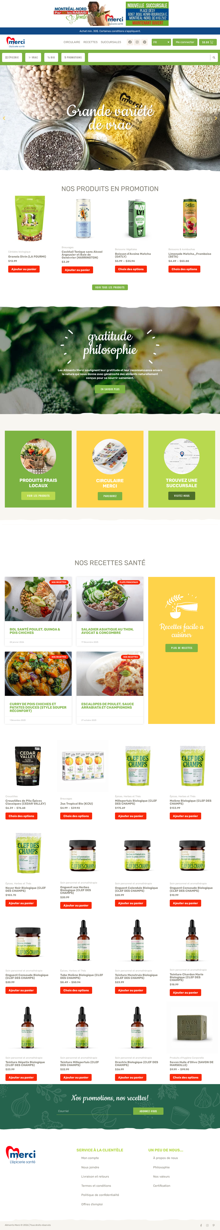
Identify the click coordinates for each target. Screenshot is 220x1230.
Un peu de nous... (165, 1150)
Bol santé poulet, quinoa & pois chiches (35, 631)
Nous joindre (90, 1167)
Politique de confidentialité (100, 1195)
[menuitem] (161, 42)
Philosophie (161, 1167)
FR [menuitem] (155, 42)
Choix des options (131, 269)
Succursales (111, 42)
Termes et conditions (96, 1186)
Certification (161, 1186)
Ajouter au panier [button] (23, 269)
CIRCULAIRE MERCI (110, 483)
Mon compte (90, 1158)
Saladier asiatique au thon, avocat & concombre (107, 631)
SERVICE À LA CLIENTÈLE (100, 1150)
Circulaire (72, 42)
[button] (4, 118)
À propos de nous (165, 1158)
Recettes (90, 42)
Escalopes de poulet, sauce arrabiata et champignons (107, 705)
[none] (161, 42)
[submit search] (213, 57)
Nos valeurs (161, 1176)
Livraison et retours (95, 1176)
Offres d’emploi (92, 1204)
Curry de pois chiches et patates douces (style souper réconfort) (38, 707)
